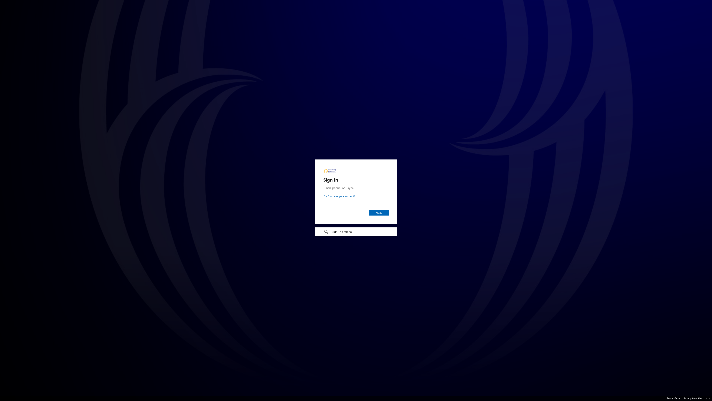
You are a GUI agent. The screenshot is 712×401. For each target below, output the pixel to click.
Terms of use (673, 398)
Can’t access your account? (339, 196)
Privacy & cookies (693, 398)
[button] (356, 231)
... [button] (708, 398)
